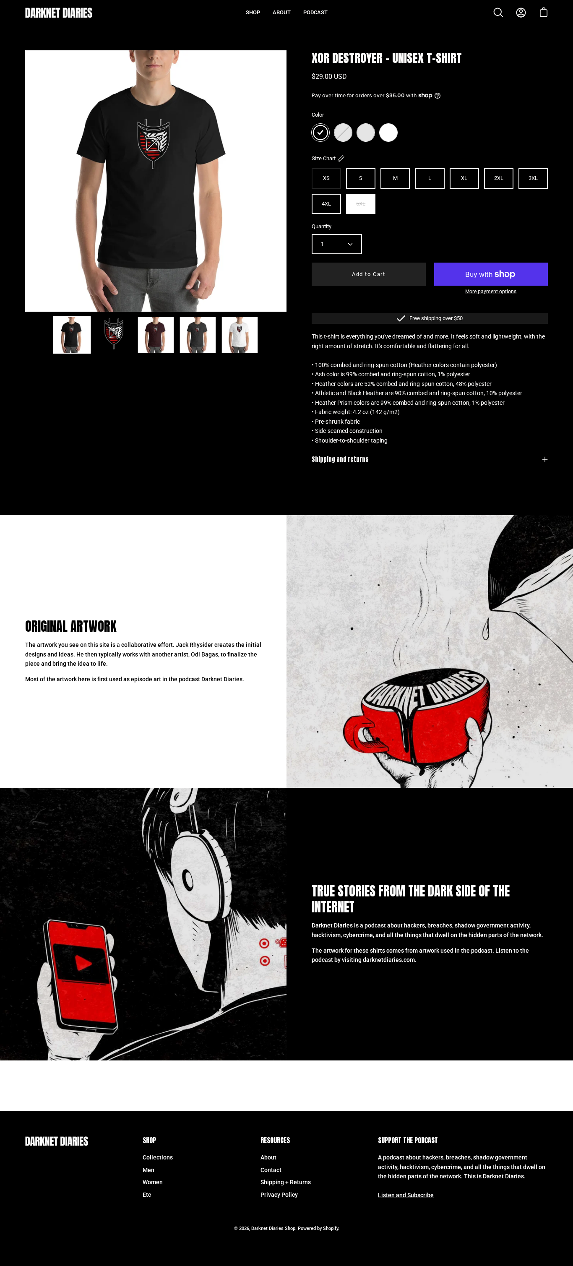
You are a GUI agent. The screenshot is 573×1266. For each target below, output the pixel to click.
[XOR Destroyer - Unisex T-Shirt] (72, 335)
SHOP (149, 1140)
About (268, 1157)
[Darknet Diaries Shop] (58, 13)
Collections (158, 1157)
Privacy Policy (279, 1194)
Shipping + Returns (285, 1182)
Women (153, 1182)
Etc (147, 1194)
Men (148, 1169)
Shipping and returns (340, 459)
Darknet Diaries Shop (273, 1228)
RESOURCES (275, 1140)
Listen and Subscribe (406, 1195)
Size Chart (324, 158)
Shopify (330, 1228)
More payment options (490, 291)
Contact (270, 1169)
